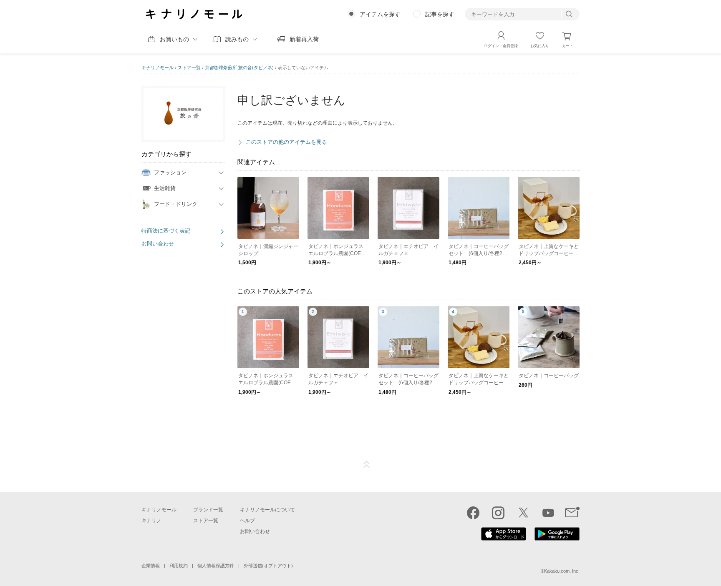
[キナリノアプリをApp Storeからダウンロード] (503, 538)
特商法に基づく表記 (165, 231)
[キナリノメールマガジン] (572, 512)
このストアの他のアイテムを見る (286, 142)
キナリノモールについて (267, 510)
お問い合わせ (157, 243)
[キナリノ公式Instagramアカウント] (498, 512)
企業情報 (150, 565)
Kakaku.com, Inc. (562, 570)
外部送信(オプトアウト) (268, 565)
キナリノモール (157, 67)
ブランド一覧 (208, 510)
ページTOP (366, 464)
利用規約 (178, 565)
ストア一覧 (189, 67)
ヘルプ (247, 520)
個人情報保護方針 (215, 565)
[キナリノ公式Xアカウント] (523, 512)
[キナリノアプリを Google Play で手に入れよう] (557, 538)
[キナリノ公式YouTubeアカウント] (548, 512)
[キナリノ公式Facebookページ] (473, 512)
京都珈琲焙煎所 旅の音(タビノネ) (239, 67)
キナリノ (151, 520)
